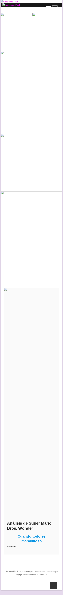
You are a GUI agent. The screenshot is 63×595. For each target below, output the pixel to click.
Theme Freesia (39, 572)
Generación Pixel (13, 571)
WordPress (50, 572)
